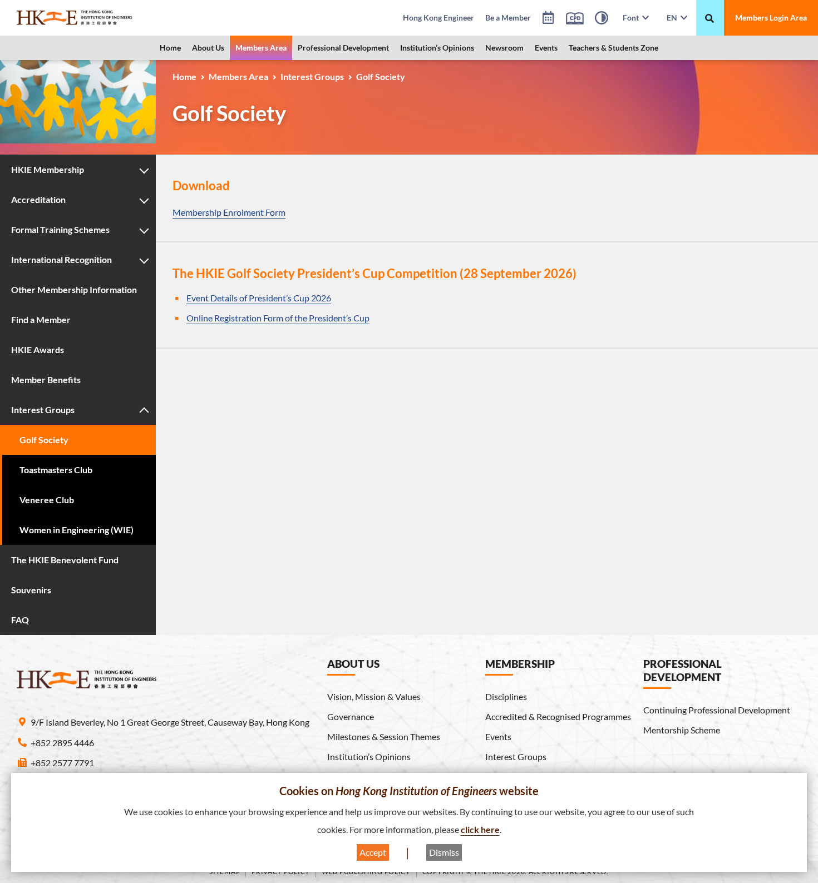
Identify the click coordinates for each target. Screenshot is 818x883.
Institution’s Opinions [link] (437, 47)
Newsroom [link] (504, 47)
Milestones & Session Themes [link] (383, 736)
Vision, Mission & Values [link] (374, 696)
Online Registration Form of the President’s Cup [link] (277, 317)
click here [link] (480, 829)
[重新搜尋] (709, 18)
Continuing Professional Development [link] (716, 710)
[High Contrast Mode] (601, 19)
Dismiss (444, 852)
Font (632, 17)
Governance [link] (350, 716)
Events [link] (546, 47)
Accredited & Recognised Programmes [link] (558, 716)
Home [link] (170, 47)
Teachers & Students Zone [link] (613, 47)
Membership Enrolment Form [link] (229, 212)
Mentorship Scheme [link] (681, 730)
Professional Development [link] (343, 47)
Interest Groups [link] (312, 76)
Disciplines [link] (506, 696)
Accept (372, 852)
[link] (103, 18)
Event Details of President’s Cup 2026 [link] (258, 297)
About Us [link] (208, 47)
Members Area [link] (261, 47)
